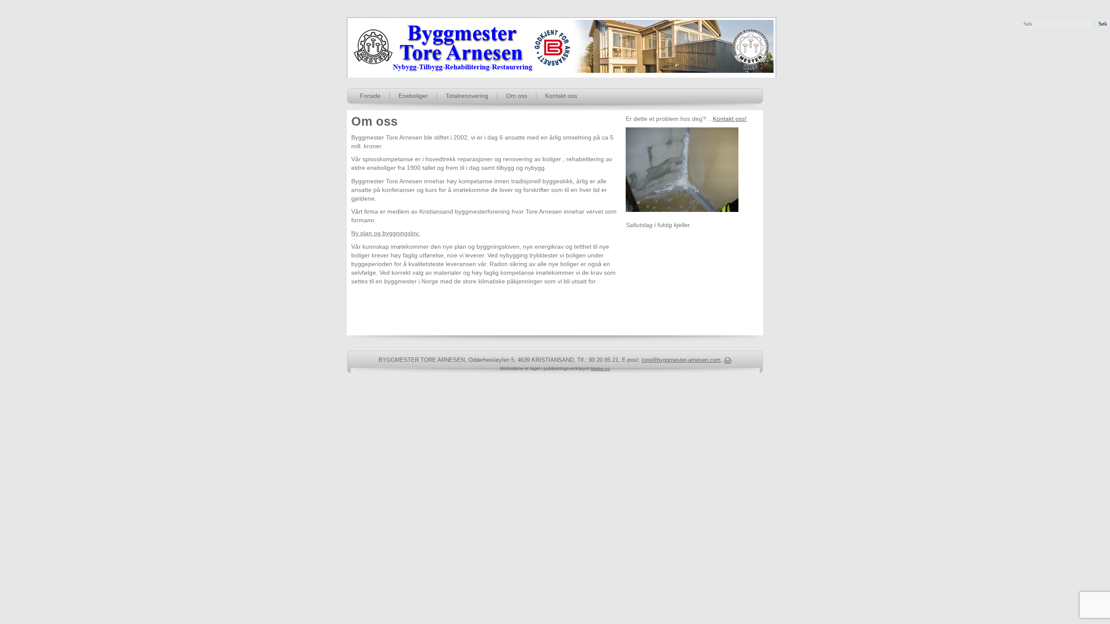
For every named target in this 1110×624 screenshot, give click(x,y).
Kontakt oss (561, 95)
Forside (370, 95)
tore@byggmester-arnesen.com (681, 360)
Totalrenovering (467, 95)
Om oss (516, 95)
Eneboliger (413, 95)
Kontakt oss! (730, 118)
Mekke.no (600, 368)
